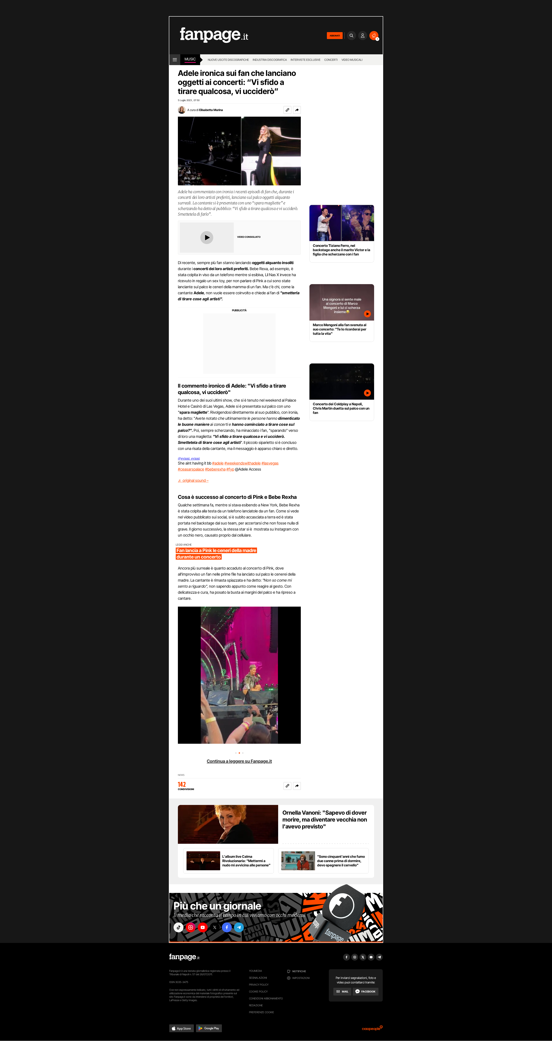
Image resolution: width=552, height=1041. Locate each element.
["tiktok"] (178, 927)
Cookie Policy (258, 991)
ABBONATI (335, 35)
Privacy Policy (258, 984)
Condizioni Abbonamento (266, 998)
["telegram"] (239, 927)
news (181, 775)
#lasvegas (270, 463)
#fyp (230, 469)
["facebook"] (227, 927)
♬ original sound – (193, 480)
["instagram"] (191, 927)
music (190, 59)
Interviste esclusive (305, 59)
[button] (297, 110)
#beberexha (215, 469)
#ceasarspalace (191, 469)
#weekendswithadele (242, 463)
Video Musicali (352, 59)
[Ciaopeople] (372, 1029)
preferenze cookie (261, 1012)
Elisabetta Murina (211, 110)
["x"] (215, 927)
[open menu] (174, 59)
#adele (218, 463)
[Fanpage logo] (208, 35)
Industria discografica (270, 59)
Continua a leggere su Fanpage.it (239, 761)
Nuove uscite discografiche (228, 59)
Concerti (331, 59)
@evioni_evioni (189, 458)
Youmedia (255, 970)
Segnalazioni (258, 977)
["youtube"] (203, 927)
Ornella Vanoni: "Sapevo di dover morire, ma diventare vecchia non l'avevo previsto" (324, 819)
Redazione (256, 1005)
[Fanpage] (184, 957)
